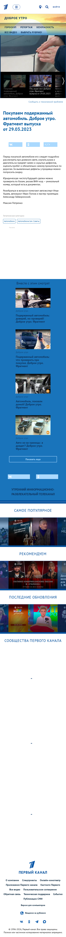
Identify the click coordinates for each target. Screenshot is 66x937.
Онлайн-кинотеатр (50, 880)
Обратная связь (12, 894)
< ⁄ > (47, 145)
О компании (12, 880)
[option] (15, 86)
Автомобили (9, 221)
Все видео (14, 889)
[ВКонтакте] (15, 144)
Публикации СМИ (33, 898)
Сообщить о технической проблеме (46, 101)
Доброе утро (15, 18)
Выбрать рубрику (31, 32)
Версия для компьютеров (33, 905)
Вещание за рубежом (35, 912)
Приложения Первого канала (21, 884)
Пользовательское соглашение (40, 889)
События (57, 894)
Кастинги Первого (50, 884)
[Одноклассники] (33, 144)
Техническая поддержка (37, 894)
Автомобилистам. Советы (28, 221)
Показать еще (33, 459)
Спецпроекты (29, 880)
